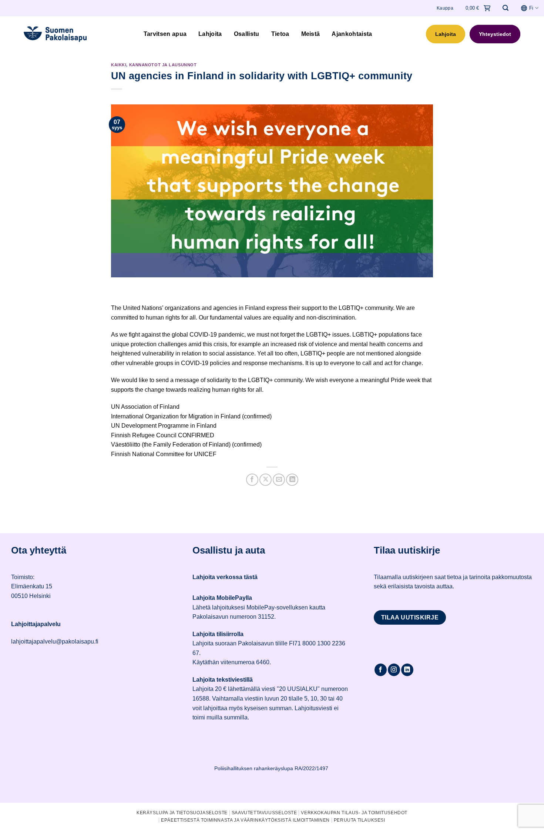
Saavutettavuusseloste (264, 812)
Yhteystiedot (495, 34)
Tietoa (280, 34)
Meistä (310, 34)
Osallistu (246, 34)
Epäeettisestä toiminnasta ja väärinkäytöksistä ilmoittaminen (245, 820)
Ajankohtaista (352, 34)
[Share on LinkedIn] (292, 480)
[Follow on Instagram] (394, 670)
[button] (505, 8)
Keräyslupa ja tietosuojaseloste (182, 812)
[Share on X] (265, 480)
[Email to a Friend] (279, 480)
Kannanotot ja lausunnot (163, 65)
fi (531, 8)
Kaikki (118, 65)
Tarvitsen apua (165, 34)
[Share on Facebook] (252, 480)
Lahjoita (210, 34)
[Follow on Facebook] (381, 670)
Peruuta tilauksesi (359, 820)
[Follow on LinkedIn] (407, 670)
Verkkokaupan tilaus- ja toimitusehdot (354, 812)
